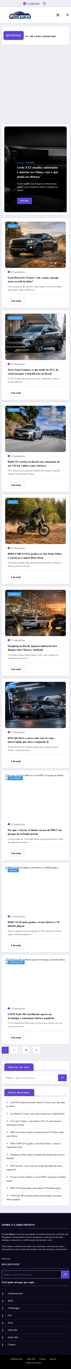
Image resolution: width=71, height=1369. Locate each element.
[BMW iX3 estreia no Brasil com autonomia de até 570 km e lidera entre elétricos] (35, 428)
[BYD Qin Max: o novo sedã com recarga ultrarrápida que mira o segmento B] (35, 705)
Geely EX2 (20, 163)
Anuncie (53, 1359)
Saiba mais (6, 1259)
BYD (12, 686)
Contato (12, 1344)
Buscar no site (19, 1067)
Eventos (13, 502)
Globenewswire (15, 1293)
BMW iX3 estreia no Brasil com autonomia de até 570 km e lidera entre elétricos (34, 463)
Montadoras (14, 594)
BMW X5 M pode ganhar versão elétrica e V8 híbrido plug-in (34, 924)
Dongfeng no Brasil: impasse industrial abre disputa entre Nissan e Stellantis (32, 648)
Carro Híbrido (15, 778)
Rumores (13, 870)
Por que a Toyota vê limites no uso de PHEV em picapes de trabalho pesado (35, 832)
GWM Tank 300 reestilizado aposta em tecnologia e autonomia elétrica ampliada (31, 1016)
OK (62, 1078)
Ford (10, 1323)
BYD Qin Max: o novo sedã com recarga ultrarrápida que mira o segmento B (31, 740)
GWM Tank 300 (16, 962)
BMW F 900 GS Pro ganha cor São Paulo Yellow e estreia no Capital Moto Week (35, 555)
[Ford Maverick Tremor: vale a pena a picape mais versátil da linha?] (35, 244)
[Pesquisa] (67, 15)
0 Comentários (18, 272)
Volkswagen (13, 1308)
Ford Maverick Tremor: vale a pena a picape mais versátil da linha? (33, 279)
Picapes (13, 226)
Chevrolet (12, 1330)
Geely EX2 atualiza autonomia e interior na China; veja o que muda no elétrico (37, 172)
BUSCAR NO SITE (10, 1264)
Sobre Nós (13, 1337)
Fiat (10, 1315)
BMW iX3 (14, 410)
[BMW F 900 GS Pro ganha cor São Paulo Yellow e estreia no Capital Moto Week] (35, 521)
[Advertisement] (35, 84)
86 (26, 1050)
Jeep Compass (15, 318)
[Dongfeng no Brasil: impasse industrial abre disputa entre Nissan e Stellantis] (35, 613)
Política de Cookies (33, 1363)
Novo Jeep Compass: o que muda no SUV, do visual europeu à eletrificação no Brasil (33, 371)
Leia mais (24, 201)
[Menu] (57, 15)
